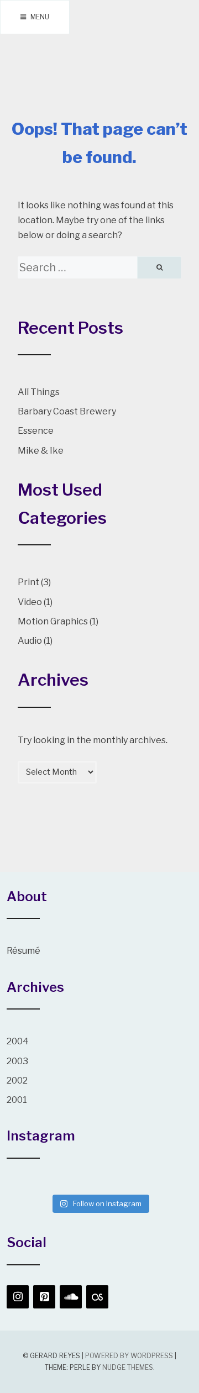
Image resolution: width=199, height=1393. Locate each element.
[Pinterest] (44, 1296)
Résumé (23, 950)
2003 (17, 1061)
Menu (39, 17)
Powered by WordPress (129, 1356)
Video (30, 602)
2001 (17, 1100)
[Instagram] (18, 1296)
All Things (39, 392)
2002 (17, 1080)
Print (28, 582)
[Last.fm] (97, 1296)
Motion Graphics (53, 621)
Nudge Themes (127, 1367)
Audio (30, 640)
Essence (36, 430)
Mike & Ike (41, 450)
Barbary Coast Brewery (67, 411)
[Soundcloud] (71, 1296)
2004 (18, 1041)
